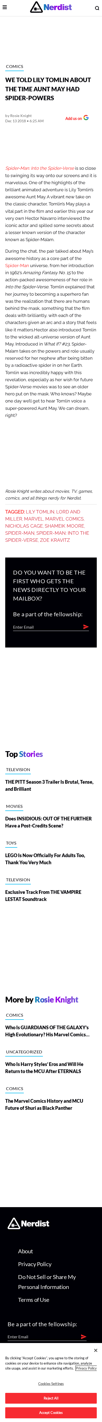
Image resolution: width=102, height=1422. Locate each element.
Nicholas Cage (24, 526)
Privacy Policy (34, 1263)
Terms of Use (33, 1299)
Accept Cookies (51, 1412)
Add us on (72, 119)
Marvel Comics (64, 519)
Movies (14, 806)
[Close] (95, 1350)
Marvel (33, 519)
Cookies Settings (51, 1384)
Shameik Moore (64, 526)
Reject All (51, 1398)
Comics (14, 66)
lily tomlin (40, 511)
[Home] (28, 1227)
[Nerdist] (51, 8)
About (25, 1251)
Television (18, 769)
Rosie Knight (21, 115)
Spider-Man (17, 265)
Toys (11, 842)
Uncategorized (24, 1051)
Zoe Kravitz (55, 540)
